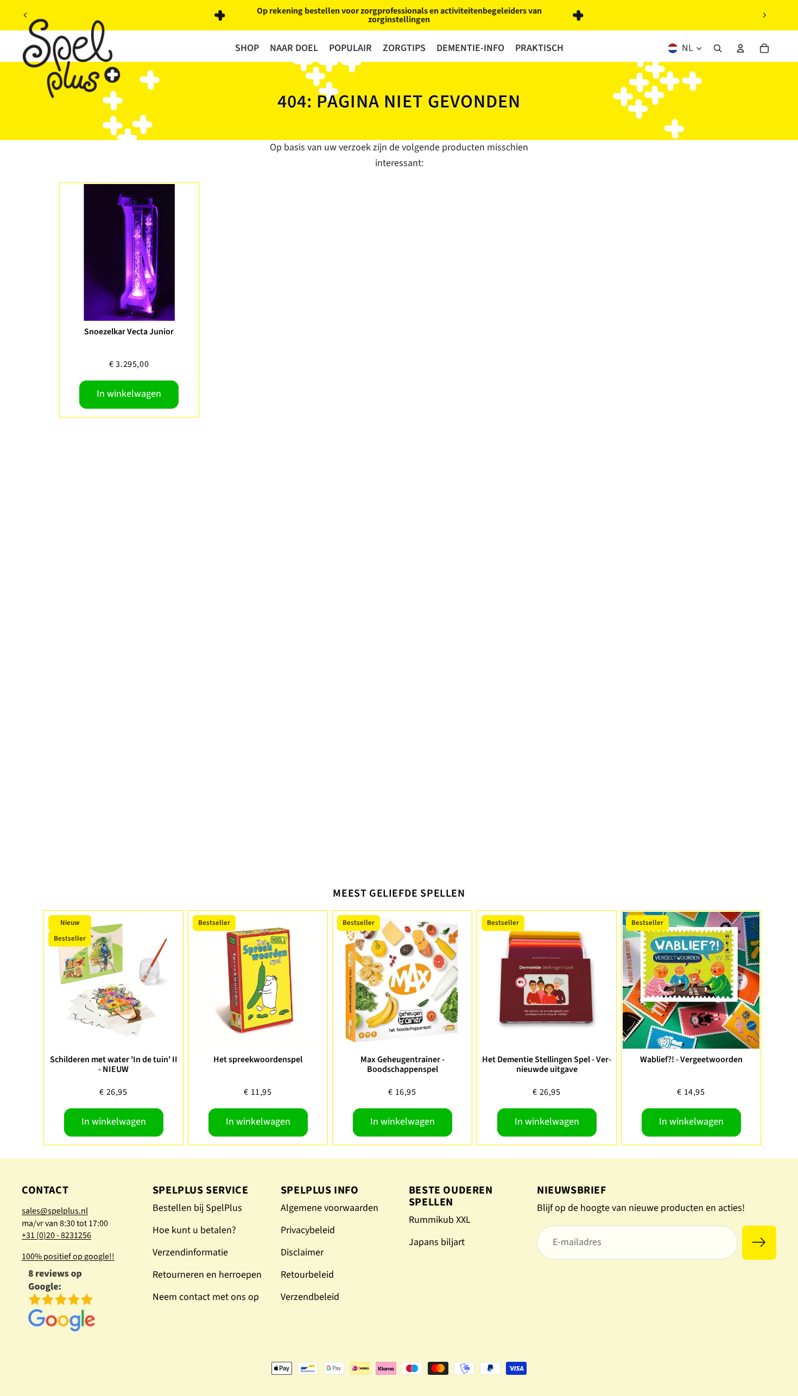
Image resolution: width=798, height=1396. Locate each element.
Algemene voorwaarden (329, 1208)
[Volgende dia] (764, 15)
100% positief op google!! (68, 1256)
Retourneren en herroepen (207, 1274)
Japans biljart (437, 1242)
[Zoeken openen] (718, 48)
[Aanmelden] (759, 1243)
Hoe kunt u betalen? (194, 1230)
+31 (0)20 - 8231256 (56, 1235)
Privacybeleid (308, 1230)
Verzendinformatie (190, 1252)
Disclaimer (302, 1252)
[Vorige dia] (25, 15)
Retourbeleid (307, 1274)
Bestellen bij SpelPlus (197, 1208)
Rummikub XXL (440, 1220)
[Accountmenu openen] (740, 48)
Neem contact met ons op (206, 1297)
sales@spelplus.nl (55, 1211)
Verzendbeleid (310, 1297)
